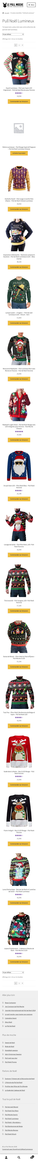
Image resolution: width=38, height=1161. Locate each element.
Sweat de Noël (10, 1043)
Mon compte (6, 1157)
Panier (29, 1155)
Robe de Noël (9, 1046)
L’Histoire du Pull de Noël (13, 1082)
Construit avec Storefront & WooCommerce (17, 1149)
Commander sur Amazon (19, 101)
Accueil (7, 13)
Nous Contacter (10, 1003)
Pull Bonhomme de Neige (14, 1126)
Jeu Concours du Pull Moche (14, 1007)
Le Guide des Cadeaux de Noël (15, 1090)
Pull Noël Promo (11, 1062)
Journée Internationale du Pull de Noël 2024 (20, 1010)
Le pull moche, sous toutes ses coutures (18, 1014)
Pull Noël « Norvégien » (13, 1122)
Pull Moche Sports (11, 1115)
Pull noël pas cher (11, 1058)
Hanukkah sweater (11, 1050)
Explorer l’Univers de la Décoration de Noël (20, 1079)
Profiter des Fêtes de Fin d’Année (16, 1086)
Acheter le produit (19, 153)
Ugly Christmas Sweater (13, 1054)
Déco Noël (8, 1022)
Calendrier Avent (11, 1018)
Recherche (19, 1157)
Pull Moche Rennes (11, 1130)
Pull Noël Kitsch (10, 1134)
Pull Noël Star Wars (11, 1111)
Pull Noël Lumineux (11, 1119)
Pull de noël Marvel (11, 1107)
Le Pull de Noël (10, 1026)
